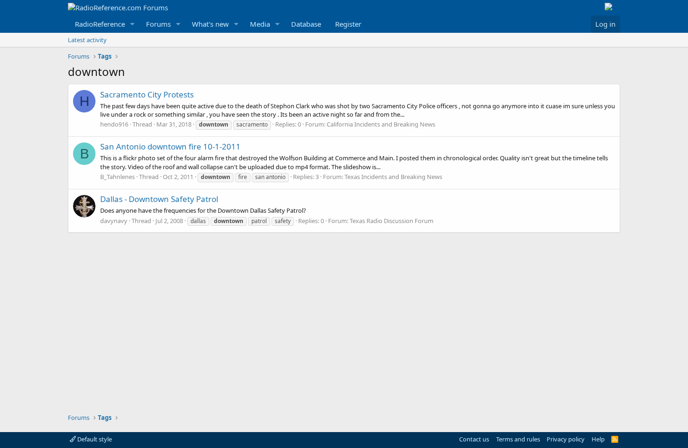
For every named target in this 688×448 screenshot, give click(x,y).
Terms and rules (518, 439)
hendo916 (114, 124)
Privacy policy (566, 439)
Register (348, 24)
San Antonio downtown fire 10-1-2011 (170, 146)
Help (598, 439)
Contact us (474, 439)
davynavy (113, 221)
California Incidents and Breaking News (381, 124)
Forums (158, 24)
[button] (132, 24)
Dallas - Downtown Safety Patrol (159, 199)
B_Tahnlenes (117, 176)
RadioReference (100, 24)
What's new (210, 24)
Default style (94, 439)
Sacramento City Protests (147, 94)
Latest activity (87, 40)
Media (260, 24)
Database (306, 24)
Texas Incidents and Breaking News (393, 176)
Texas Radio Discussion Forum (391, 221)
